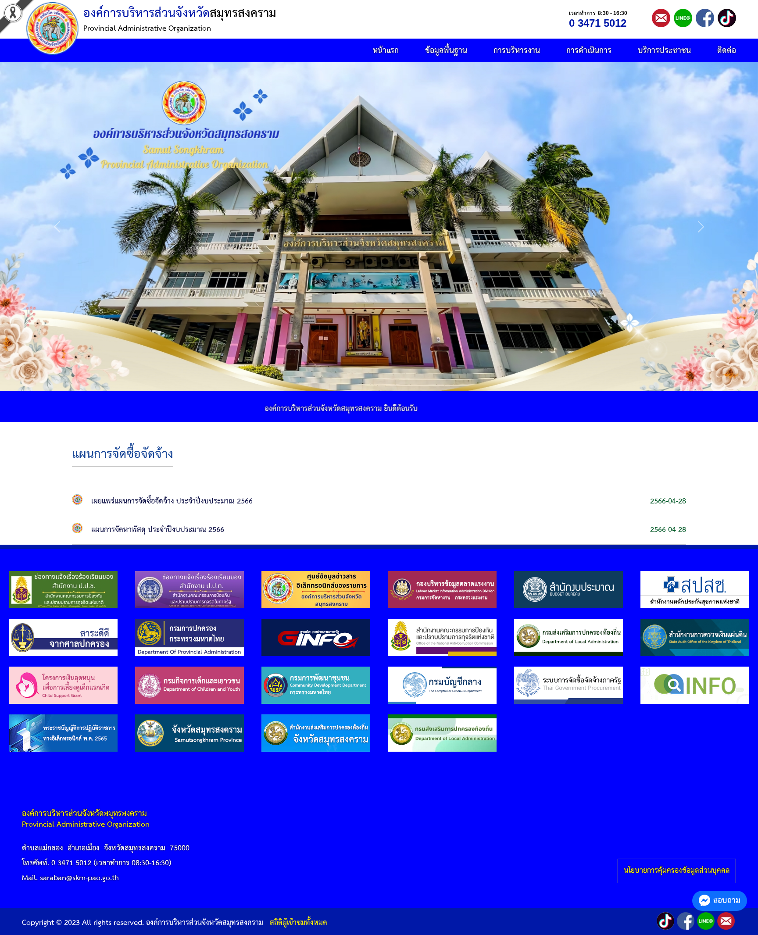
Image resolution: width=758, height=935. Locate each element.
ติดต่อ (726, 50)
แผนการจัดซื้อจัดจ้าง (122, 454)
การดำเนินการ (588, 50)
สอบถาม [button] (726, 900)
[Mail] (661, 18)
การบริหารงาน (516, 50)
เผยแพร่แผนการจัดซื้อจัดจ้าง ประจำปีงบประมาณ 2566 (172, 501)
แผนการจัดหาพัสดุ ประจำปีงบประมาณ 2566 (157, 530)
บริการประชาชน (664, 50)
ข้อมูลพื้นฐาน (446, 50)
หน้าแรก (386, 50)
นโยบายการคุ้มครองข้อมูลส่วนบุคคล (677, 871)
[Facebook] (727, 18)
